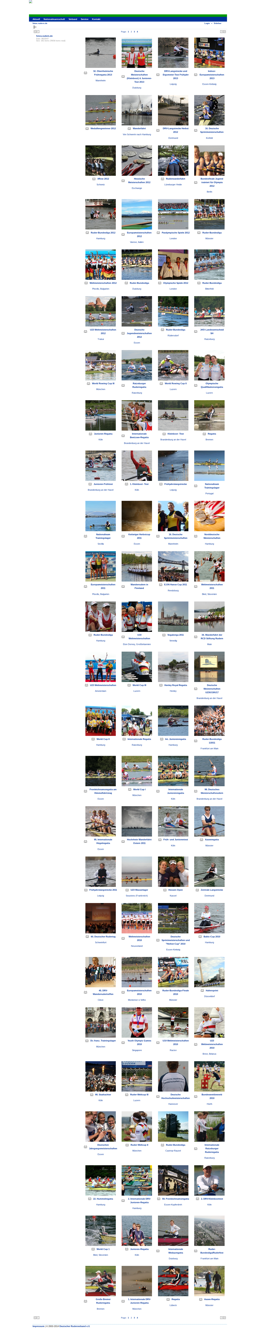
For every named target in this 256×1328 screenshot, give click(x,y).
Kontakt (96, 19)
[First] (35, 31)
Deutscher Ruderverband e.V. (74, 1326)
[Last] (224, 31)
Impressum (38, 1326)
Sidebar (217, 23)
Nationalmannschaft (54, 19)
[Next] (221, 31)
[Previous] (38, 31)
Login (207, 23)
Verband (73, 19)
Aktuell (36, 19)
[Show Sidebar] (35, 27)
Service (84, 19)
